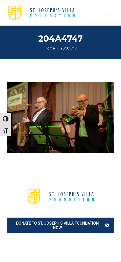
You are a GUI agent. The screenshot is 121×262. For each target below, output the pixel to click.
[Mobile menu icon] (109, 13)
